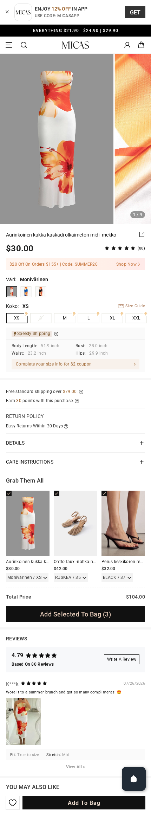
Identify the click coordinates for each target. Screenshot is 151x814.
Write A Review (121, 659)
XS (17, 318)
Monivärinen (12, 292)
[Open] (134, 779)
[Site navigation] (10, 45)
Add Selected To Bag (75, 614)
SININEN (26, 292)
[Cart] (141, 45)
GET (135, 12)
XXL (136, 318)
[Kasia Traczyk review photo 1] (23, 721)
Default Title (41, 292)
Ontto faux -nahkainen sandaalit (86, 561)
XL (112, 318)
